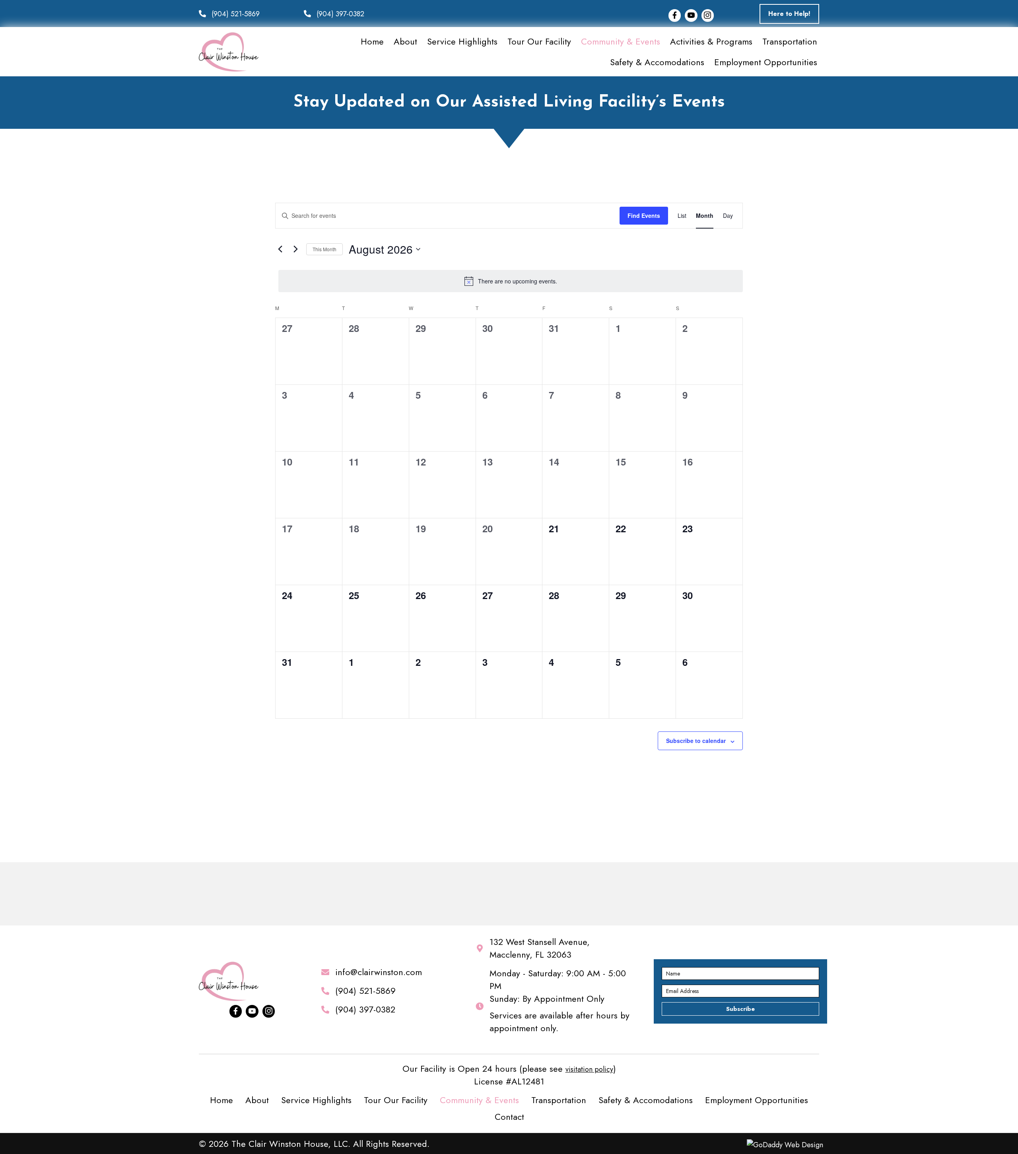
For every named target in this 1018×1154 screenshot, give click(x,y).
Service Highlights (316, 1100)
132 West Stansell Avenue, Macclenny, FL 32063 (540, 948)
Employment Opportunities (756, 1100)
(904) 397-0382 (340, 14)
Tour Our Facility (395, 1100)
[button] (789, 14)
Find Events (644, 215)
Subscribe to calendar (696, 741)
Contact (509, 1116)
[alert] (510, 281)
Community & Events (479, 1100)
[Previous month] (280, 249)
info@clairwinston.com (378, 972)
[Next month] (295, 249)
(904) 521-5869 (236, 14)
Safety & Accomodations (645, 1100)
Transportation (558, 1100)
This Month (324, 249)
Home (221, 1100)
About (257, 1100)
